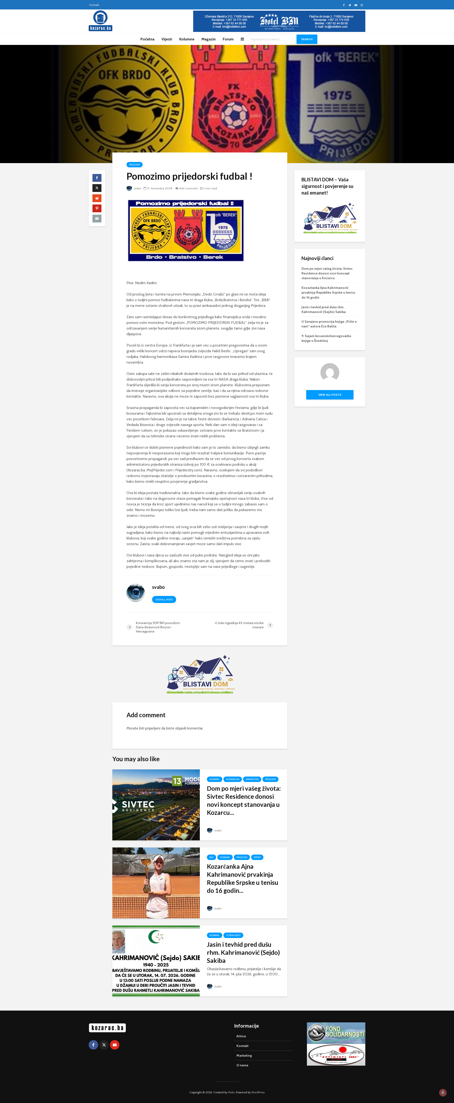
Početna (147, 39)
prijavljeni (152, 728)
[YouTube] (114, 1045)
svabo (137, 188)
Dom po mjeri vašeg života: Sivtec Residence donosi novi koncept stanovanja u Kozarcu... (244, 800)
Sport (257, 857)
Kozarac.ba (232, 779)
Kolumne (186, 39)
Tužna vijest (233, 935)
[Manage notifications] (443, 1092)
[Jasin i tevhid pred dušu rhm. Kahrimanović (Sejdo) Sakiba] (156, 960)
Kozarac (215, 779)
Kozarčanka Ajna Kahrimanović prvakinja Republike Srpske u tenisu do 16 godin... (242, 878)
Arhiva (241, 1036)
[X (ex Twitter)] (104, 1045)
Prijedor (134, 164)
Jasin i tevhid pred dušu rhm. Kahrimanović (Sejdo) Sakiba (243, 952)
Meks (231, 1092)
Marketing (252, 779)
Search (307, 39)
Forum (228, 39)
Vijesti (167, 39)
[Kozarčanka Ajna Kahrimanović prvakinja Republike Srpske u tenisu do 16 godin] (156, 882)
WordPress (258, 1092)
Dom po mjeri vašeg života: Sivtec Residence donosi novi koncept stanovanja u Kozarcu (327, 273)
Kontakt (94, 5)
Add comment (188, 188)
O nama (242, 1065)
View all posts (164, 599)
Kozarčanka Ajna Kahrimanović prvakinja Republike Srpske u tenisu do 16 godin (328, 292)
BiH (212, 857)
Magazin (208, 39)
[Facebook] (93, 1045)
